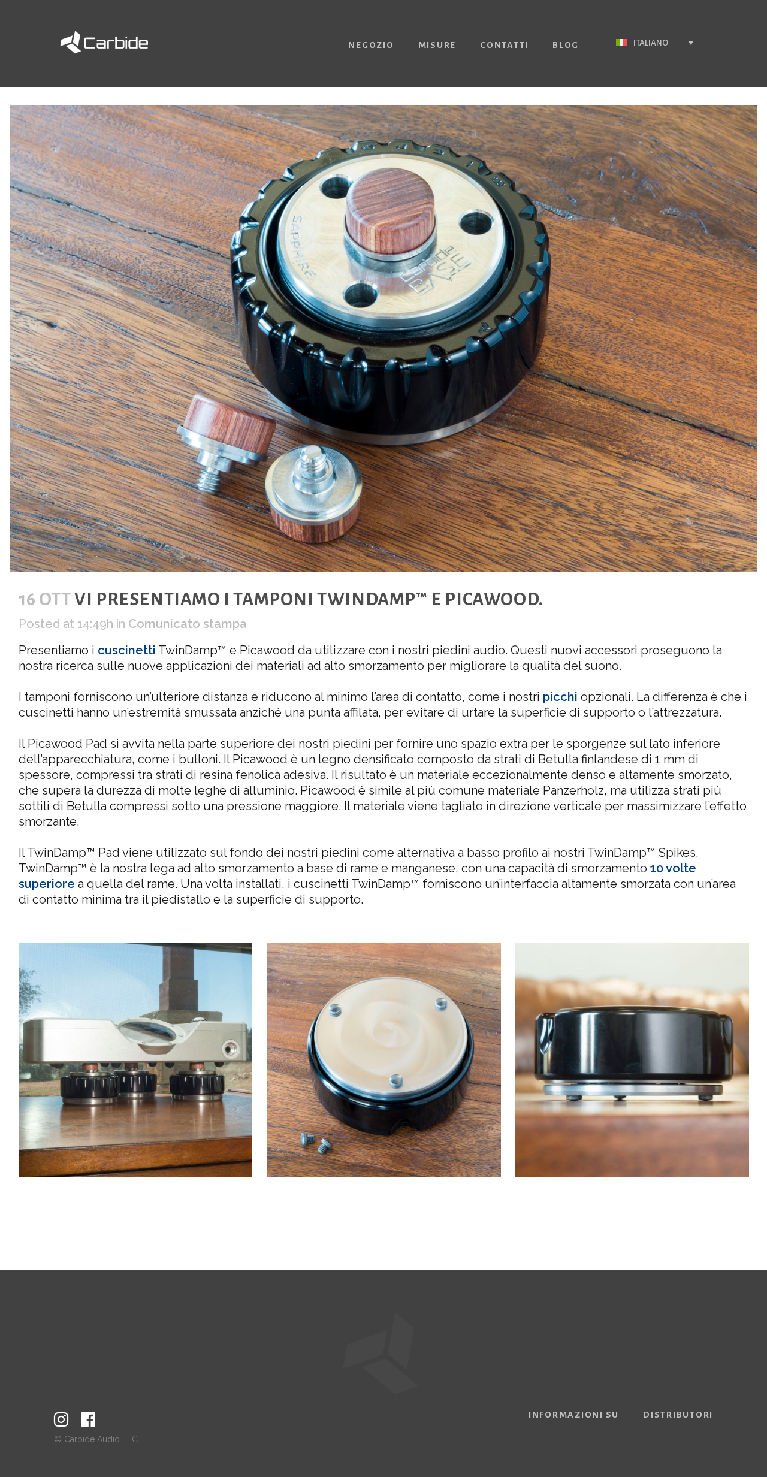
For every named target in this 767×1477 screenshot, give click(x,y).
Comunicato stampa (187, 624)
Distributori (678, 1414)
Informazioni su (574, 1414)
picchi (560, 697)
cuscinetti (127, 650)
